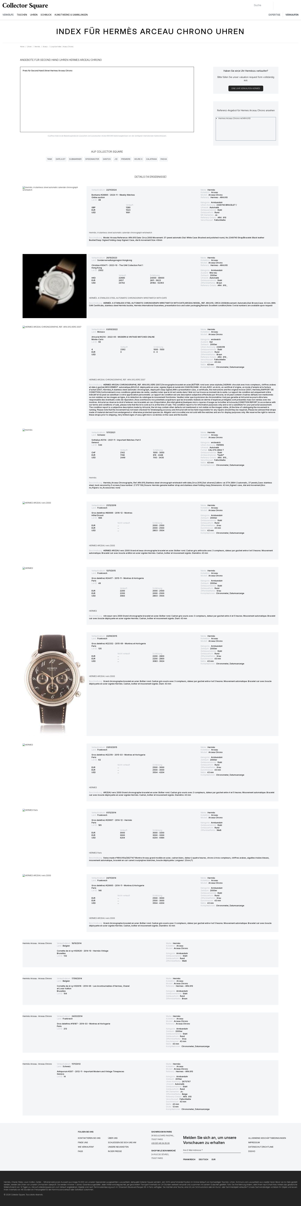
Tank (49, 159)
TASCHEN (22, 14)
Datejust (60, 159)
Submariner (75, 159)
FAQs (80, 1151)
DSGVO (251, 1151)
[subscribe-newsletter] (239, 1151)
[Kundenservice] (277, 6)
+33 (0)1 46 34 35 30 (160, 1143)
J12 (115, 159)
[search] (251, 4)
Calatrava (151, 159)
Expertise (274, 14)
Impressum (254, 1142)
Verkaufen (291, 14)
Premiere (125, 159)
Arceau (214, 192)
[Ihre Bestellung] (291, 6)
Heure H (138, 159)
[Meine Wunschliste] (284, 6)
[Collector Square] (24, 6)
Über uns (113, 1138)
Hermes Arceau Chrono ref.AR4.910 (234, 118)
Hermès (211, 190)
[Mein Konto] (297, 6)
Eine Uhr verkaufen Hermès (246, 88)
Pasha (164, 159)
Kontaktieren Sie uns (89, 1138)
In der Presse (115, 1151)
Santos (107, 159)
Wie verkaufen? (86, 1147)
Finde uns (83, 1142)
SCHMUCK (46, 14)
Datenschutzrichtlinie (260, 1147)
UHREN (33, 14)
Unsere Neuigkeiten (118, 1147)
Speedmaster (92, 159)
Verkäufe (8, 14)
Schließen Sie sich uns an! (122, 1142)
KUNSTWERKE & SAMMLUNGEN (71, 14)
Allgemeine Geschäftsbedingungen (267, 1138)
